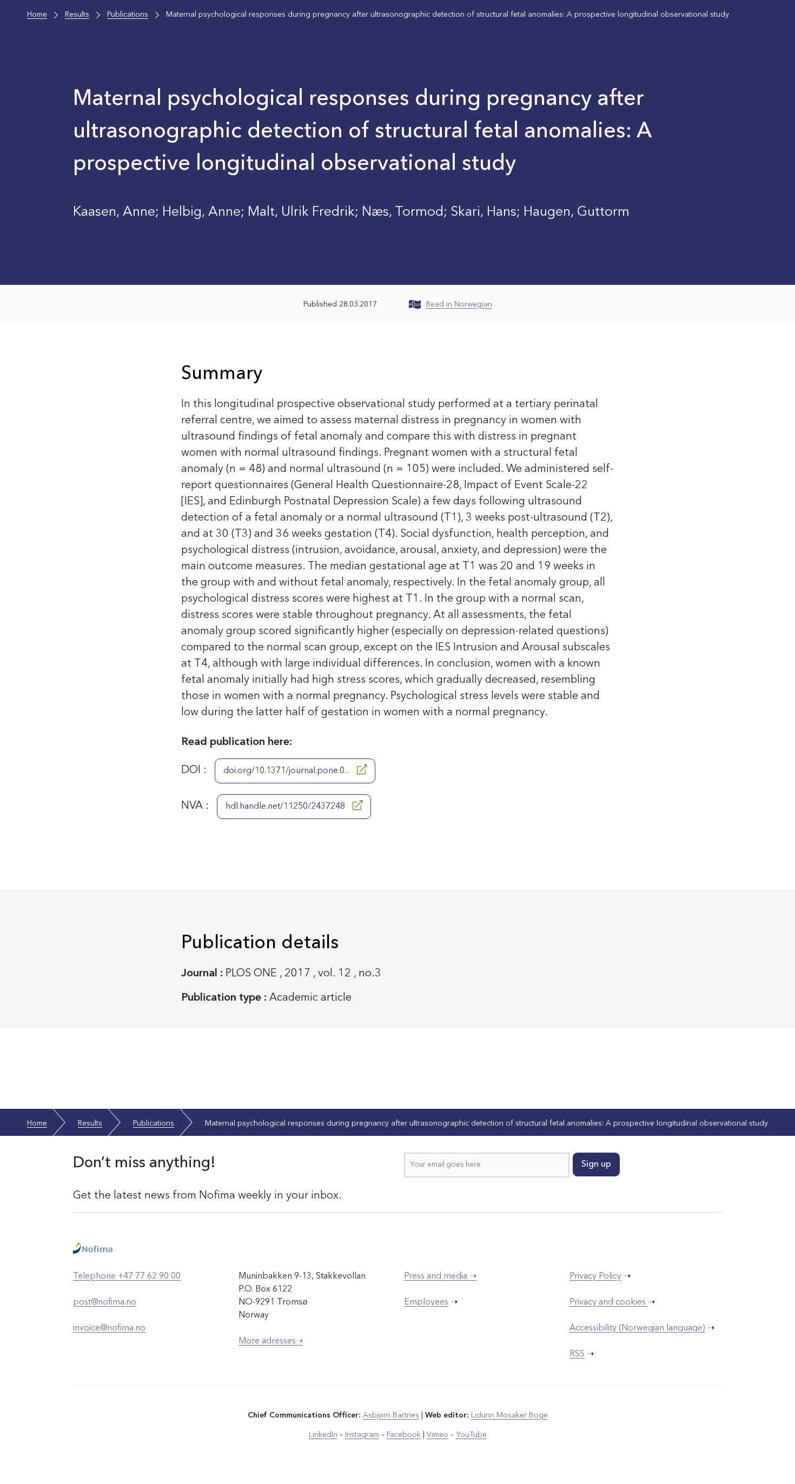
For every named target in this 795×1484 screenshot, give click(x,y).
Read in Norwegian (459, 304)
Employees (426, 1302)
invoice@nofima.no (109, 1328)
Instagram (362, 1435)
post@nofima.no (104, 1302)
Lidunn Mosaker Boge (509, 1415)
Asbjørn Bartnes (391, 1415)
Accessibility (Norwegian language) (637, 1328)
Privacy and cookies (608, 1302)
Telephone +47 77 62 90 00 (127, 1276)
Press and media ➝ (440, 1276)
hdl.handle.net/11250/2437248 (286, 806)
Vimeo (437, 1435)
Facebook (404, 1435)
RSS (577, 1354)
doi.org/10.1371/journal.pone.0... (287, 771)
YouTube (471, 1435)
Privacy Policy (595, 1276)
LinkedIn (323, 1435)
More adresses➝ (271, 1341)
